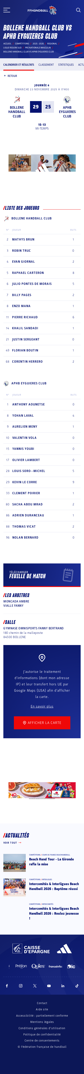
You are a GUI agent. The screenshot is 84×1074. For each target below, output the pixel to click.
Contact (42, 1003)
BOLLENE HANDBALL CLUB (16, 111)
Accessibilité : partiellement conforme (42, 1016)
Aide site (42, 1009)
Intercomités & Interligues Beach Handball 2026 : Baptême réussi (54, 886)
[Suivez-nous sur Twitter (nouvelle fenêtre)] (35, 985)
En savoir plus (42, 706)
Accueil (7, 43)
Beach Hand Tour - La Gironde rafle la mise (51, 861)
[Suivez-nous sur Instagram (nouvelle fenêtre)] (21, 985)
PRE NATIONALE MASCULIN (38, 47)
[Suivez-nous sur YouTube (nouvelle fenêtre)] (49, 985)
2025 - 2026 (38, 43)
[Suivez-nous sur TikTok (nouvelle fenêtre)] (77, 985)
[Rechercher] (78, 10)
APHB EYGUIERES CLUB (67, 111)
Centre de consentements (42, 1040)
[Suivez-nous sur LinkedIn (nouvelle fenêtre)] (63, 985)
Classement (46, 64)
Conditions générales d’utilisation (42, 1028)
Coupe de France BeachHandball (56, 855)
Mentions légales (42, 1022)
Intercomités (47, 904)
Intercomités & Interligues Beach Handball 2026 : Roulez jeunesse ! (54, 913)
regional (52, 43)
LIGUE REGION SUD (12, 47)
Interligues (47, 880)
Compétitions (22, 43)
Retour (12, 76)
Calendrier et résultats (18, 64)
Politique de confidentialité (42, 1034)
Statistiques (66, 64)
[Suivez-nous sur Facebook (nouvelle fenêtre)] (7, 985)
